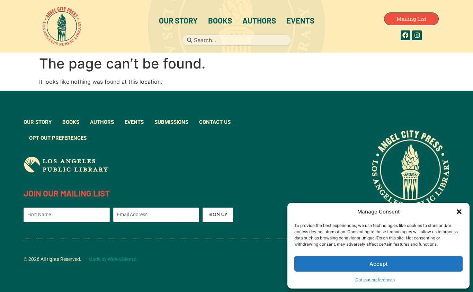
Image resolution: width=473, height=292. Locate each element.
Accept (378, 264)
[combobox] (236, 40)
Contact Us (215, 122)
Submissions (171, 122)
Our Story (178, 22)
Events (300, 22)
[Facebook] (405, 35)
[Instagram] (417, 35)
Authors (259, 22)
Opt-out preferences (375, 279)
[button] (459, 211)
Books (220, 22)
